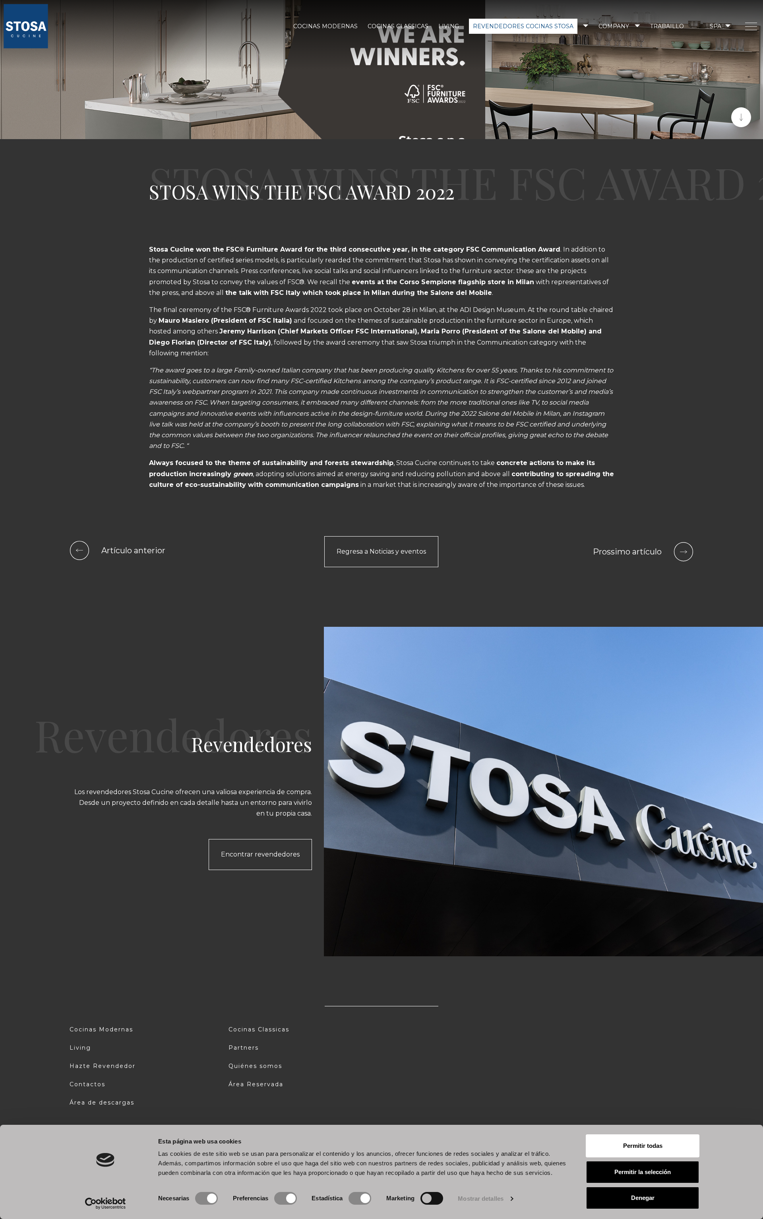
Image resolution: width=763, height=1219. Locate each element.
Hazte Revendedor (103, 1066)
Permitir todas (642, 1145)
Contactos (87, 1084)
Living (448, 26)
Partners (244, 1047)
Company (613, 26)
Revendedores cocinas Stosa (523, 26)
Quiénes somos (255, 1066)
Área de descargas (102, 1102)
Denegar (643, 1197)
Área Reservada (256, 1084)
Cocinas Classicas (398, 26)
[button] (719, 26)
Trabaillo (667, 26)
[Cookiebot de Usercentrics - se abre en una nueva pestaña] (105, 1203)
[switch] (285, 1198)
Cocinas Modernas (325, 26)
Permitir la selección (642, 1172)
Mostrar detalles (481, 1198)
